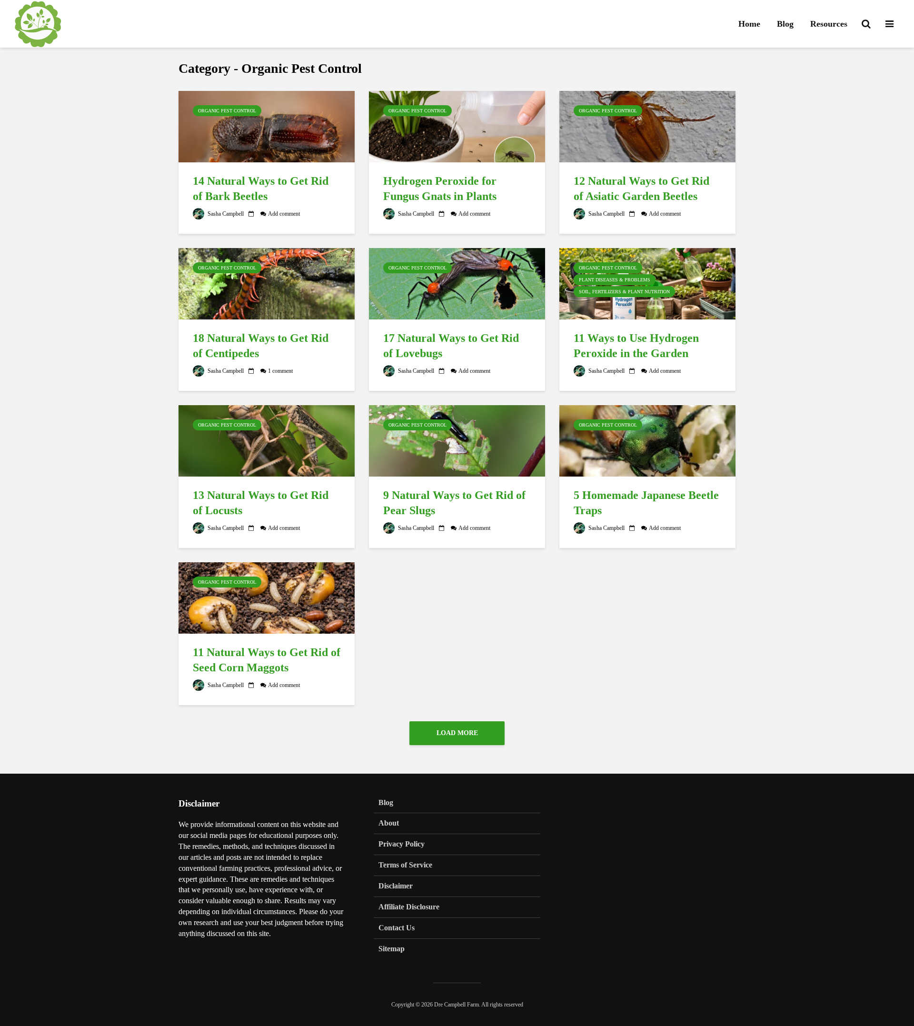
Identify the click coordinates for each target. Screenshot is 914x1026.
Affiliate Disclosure (408, 907)
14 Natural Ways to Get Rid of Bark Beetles (260, 189)
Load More (457, 733)
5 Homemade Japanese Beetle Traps (646, 503)
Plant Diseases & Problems (614, 279)
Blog (785, 24)
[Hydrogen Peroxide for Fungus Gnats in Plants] (457, 125)
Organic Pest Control (227, 110)
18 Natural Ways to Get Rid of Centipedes (260, 346)
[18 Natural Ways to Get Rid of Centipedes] (267, 283)
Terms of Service (405, 865)
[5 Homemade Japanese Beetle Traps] (647, 440)
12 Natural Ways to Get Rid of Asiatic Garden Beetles (641, 189)
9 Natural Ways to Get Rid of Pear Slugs (454, 503)
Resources (828, 24)
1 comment (280, 371)
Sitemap (391, 949)
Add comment (284, 213)
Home (749, 24)
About (388, 823)
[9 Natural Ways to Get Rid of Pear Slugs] (457, 440)
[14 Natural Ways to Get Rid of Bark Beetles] (267, 125)
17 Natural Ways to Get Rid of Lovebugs (451, 346)
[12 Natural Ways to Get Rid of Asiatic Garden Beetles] (647, 125)
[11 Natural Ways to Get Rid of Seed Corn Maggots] (267, 597)
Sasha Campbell (225, 213)
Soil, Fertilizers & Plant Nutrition (624, 291)
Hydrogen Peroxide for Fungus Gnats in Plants (440, 189)
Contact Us (396, 928)
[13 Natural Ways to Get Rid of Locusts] (267, 440)
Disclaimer (395, 886)
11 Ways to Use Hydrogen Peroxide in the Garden (636, 346)
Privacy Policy (401, 844)
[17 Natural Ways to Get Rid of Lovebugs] (457, 283)
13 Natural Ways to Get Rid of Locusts (260, 503)
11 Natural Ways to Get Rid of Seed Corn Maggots (266, 660)
